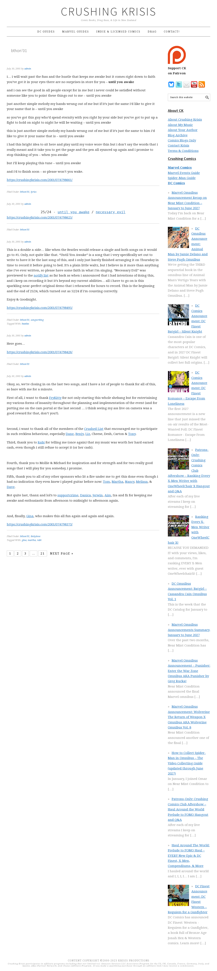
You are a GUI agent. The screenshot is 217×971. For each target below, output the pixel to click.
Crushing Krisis (108, 11)
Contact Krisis (178, 145)
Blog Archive (178, 135)
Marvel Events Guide (184, 173)
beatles (25, 323)
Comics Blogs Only (182, 140)
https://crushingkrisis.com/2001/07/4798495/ (39, 308)
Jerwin (98, 495)
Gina (29, 516)
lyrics (33, 192)
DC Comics (176, 183)
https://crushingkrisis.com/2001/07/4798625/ (39, 217)
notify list (41, 275)
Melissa (142, 482)
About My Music (180, 125)
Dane (70, 434)
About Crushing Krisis (185, 119)
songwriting (37, 320)
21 (42, 553)
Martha (117, 482)
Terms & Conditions (183, 151)
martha (32, 540)
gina (24, 540)
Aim (107, 495)
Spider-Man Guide (182, 178)
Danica (85, 495)
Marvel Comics (180, 167)
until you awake (73, 212)
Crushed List (93, 429)
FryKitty (55, 398)
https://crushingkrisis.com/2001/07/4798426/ (39, 352)
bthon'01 (24, 192)
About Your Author (183, 130)
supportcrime (67, 495)
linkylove (35, 536)
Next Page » (61, 553)
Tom (106, 482)
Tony (132, 434)
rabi (39, 540)
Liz (87, 434)
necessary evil (110, 212)
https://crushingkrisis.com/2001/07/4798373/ (39, 524)
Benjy (79, 434)
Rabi (41, 442)
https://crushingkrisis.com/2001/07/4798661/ (39, 180)
